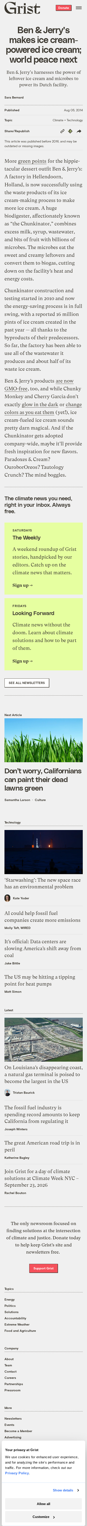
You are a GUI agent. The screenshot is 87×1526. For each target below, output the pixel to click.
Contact (10, 1371)
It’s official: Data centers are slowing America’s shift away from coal (42, 948)
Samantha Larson (17, 800)
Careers (10, 1378)
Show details (63, 1490)
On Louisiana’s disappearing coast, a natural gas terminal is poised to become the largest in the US (43, 1074)
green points (32, 161)
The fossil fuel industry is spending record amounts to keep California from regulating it (42, 1114)
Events (9, 1425)
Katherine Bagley (16, 1157)
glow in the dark (40, 404)
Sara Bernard (14, 97)
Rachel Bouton (15, 1193)
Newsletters (13, 1418)
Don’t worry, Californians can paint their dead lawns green (43, 779)
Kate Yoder (21, 898)
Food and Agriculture (20, 1330)
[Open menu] (79, 7)
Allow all (43, 1504)
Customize (41, 1517)
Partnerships (13, 1384)
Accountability (15, 1318)
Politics (10, 1306)
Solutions (11, 1312)
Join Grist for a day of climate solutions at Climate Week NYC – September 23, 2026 (41, 1178)
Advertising (12, 1437)
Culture (40, 800)
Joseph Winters (15, 1129)
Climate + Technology (68, 120)
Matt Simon (12, 991)
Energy (9, 1299)
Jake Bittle (12, 963)
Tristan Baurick (24, 1092)
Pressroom (12, 1390)
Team (8, 1365)
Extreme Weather (16, 1324)
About (9, 1359)
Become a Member (18, 1431)
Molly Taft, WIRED (17, 928)
